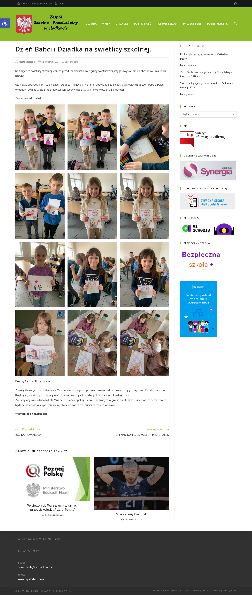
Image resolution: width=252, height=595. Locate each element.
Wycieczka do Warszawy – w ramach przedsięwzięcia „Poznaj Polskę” (52, 507)
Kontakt (215, 590)
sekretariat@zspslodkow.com (36, 3)
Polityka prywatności (164, 590)
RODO (205, 590)
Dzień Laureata (188, 65)
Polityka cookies (189, 590)
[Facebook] (235, 4)
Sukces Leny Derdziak (131, 514)
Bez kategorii (71, 61)
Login (61, 3)
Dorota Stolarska (26, 61)
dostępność (230, 590)
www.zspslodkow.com (31, 579)
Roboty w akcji (187, 94)
